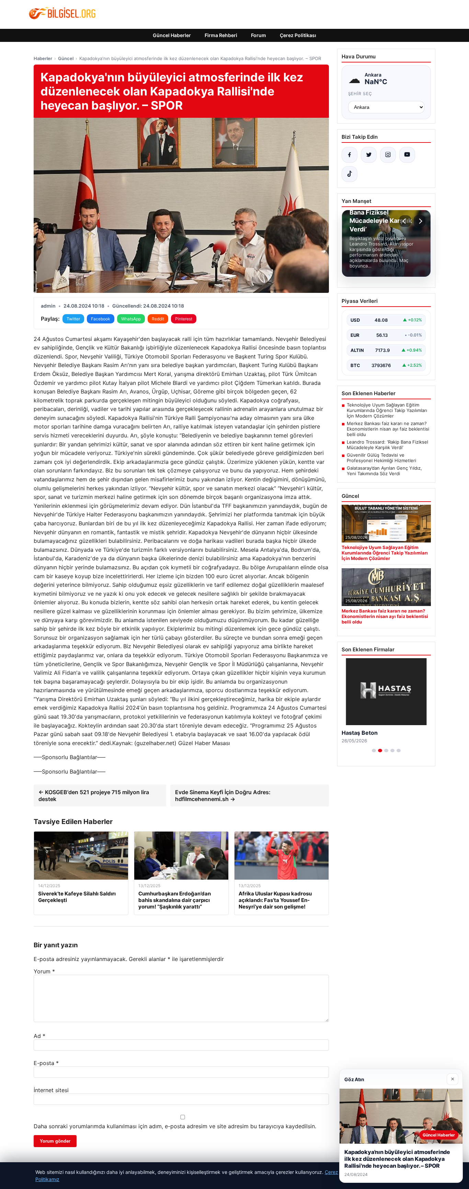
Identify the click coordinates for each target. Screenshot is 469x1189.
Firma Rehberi (221, 35)
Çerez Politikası (298, 35)
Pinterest (183, 318)
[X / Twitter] (369, 155)
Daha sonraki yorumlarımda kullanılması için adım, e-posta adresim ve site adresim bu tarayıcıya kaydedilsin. (175, 1126)
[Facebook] (349, 155)
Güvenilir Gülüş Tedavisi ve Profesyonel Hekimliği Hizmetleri (381, 457)
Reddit (158, 318)
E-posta (46, 1063)
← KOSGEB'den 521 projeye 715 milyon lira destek (93, 795)
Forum (258, 35)
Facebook (100, 318)
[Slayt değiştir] (374, 750)
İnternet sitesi (51, 1090)
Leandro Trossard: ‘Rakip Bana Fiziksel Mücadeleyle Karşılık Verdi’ (387, 444)
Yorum (44, 971)
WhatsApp (131, 318)
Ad (39, 1035)
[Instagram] (388, 155)
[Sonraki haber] (419, 221)
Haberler (43, 58)
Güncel (65, 58)
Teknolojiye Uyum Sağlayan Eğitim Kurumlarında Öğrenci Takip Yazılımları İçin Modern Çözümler (387, 410)
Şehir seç (360, 93)
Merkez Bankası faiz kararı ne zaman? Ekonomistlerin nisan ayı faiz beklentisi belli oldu (388, 429)
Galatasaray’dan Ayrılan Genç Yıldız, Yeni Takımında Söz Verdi (384, 470)
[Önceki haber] (405, 221)
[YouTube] (407, 155)
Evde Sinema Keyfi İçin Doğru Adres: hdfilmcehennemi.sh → (223, 795)
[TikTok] (349, 174)
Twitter (73, 318)
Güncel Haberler (172, 35)
